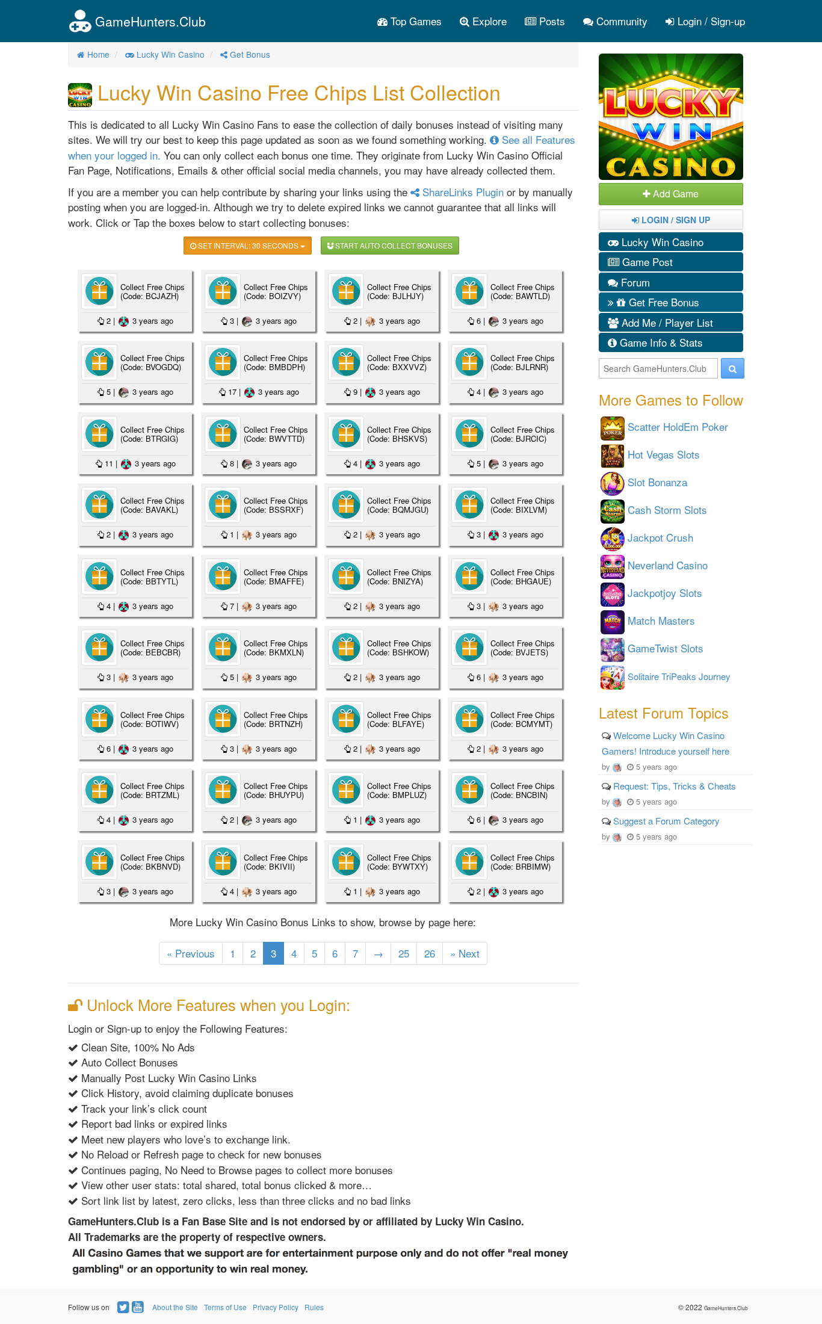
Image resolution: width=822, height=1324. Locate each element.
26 (429, 953)
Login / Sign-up (710, 20)
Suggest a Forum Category (666, 820)
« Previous (191, 953)
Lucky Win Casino (661, 241)
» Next (465, 953)
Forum (634, 281)
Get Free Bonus (662, 301)
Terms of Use (225, 1307)
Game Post (646, 261)
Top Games (415, 20)
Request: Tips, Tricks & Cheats (674, 785)
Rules (314, 1307)
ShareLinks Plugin (461, 191)
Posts (550, 20)
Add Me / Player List (666, 322)
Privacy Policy (275, 1307)
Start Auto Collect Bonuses (393, 245)
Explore (488, 20)
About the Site (175, 1307)
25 (403, 953)
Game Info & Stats (660, 342)
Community (620, 20)
